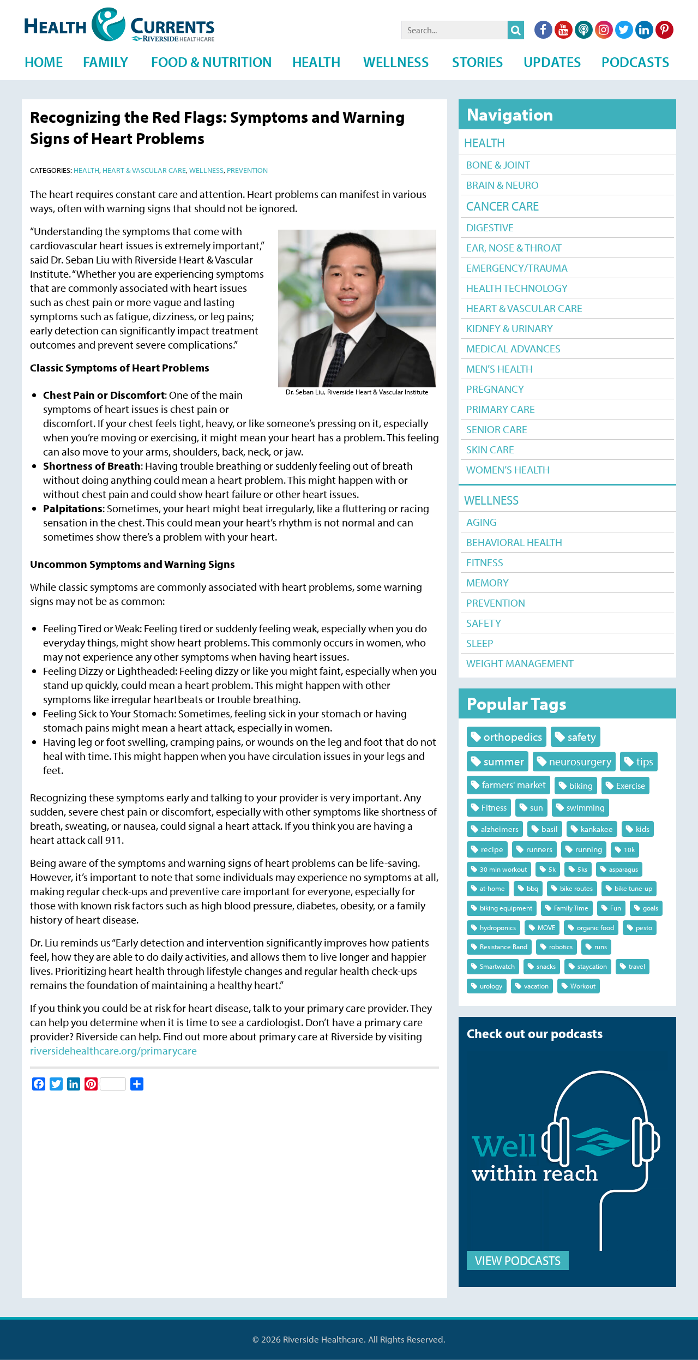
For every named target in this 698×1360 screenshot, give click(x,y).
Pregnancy (495, 389)
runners (539, 849)
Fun (615, 907)
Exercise (630, 785)
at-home (492, 888)
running (588, 849)
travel (637, 966)
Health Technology (517, 288)
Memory (487, 582)
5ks (582, 869)
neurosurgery (580, 761)
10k (629, 849)
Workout (582, 985)
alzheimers (500, 829)
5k (552, 869)
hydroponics (498, 927)
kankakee (597, 829)
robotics (561, 946)
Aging (481, 522)
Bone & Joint (498, 164)
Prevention (495, 602)
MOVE (546, 927)
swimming (586, 807)
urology (491, 985)
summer (504, 761)
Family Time (571, 907)
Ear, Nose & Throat (514, 247)
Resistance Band (503, 946)
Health (484, 143)
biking (581, 785)
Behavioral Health (514, 542)
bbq (532, 888)
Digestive (490, 227)
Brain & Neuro (502, 184)
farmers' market (514, 784)
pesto (644, 927)
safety (582, 736)
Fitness (484, 562)
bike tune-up (633, 888)
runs (600, 946)
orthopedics (513, 736)
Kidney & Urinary (509, 328)
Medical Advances (513, 348)
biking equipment (506, 907)
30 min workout (503, 869)
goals (650, 907)
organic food (595, 927)
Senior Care (496, 429)
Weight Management (520, 663)
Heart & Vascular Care (524, 308)
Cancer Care (502, 206)
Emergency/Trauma (517, 267)
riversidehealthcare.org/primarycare (113, 1050)
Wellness (491, 500)
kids (642, 829)
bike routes (576, 888)
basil (549, 829)
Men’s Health (499, 368)
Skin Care (490, 449)
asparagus (623, 869)
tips (644, 761)
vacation (536, 985)
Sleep (480, 643)
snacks (546, 966)
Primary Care (500, 409)
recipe (492, 849)
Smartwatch (497, 966)
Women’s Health (508, 469)
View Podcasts (518, 1260)
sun (536, 807)
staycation (592, 966)
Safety (483, 623)
